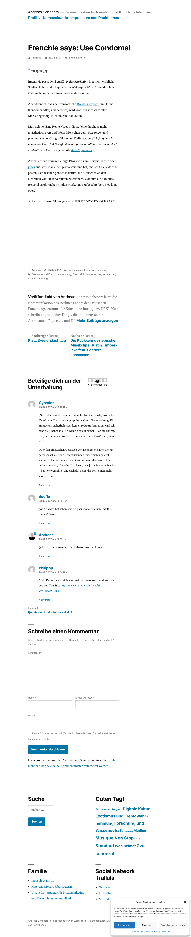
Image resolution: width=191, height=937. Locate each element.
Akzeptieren (124, 925)
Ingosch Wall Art (42, 881)
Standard (105, 845)
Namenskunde (55, 17)
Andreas (36, 57)
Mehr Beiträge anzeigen (97, 320)
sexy (105, 274)
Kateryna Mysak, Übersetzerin (51, 886)
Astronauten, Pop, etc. (109, 809)
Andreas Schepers (44, 12)
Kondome (91, 274)
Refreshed (138, 839)
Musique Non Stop (115, 838)
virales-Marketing (38, 278)
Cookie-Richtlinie (137, 931)
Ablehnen (147, 925)
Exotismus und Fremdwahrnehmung (87, 270)
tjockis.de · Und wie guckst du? (50, 612)
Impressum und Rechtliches (94, 17)
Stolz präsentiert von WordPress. (68, 920)
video (112, 274)
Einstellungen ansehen (172, 925)
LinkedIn (105, 893)
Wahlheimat (125, 846)
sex (99, 274)
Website (32, 715)
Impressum (166, 931)
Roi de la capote (87, 104)
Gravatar (104, 887)
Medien (140, 830)
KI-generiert (128, 831)
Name (32, 697)
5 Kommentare (77, 57)
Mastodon (105, 899)
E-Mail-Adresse (84, 697)
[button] (185, 902)
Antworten (44, 485)
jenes (31, 167)
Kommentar (35, 652)
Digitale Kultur (136, 809)
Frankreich (78, 274)
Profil (32, 17)
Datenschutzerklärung (152, 931)
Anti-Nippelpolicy (82, 150)
